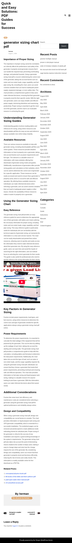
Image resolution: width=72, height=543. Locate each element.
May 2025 (43, 146)
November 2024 (45, 167)
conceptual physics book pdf (16, 473)
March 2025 (44, 153)
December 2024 (45, 164)
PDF (5, 37)
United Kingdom (45, 225)
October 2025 (44, 128)
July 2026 (43, 100)
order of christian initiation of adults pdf (53, 66)
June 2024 (43, 185)
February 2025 (45, 157)
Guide (42, 211)
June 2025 (43, 142)
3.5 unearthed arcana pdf (14, 483)
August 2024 (44, 178)
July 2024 (43, 182)
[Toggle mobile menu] (69, 15)
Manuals (43, 218)
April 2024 (43, 192)
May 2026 (43, 103)
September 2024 (45, 175)
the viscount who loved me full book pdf (53, 69)
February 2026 (45, 114)
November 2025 (45, 125)
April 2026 (43, 107)
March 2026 (44, 110)
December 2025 (45, 121)
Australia (43, 204)
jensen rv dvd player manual (49, 62)
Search (42, 42)
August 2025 (44, 135)
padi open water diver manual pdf (17, 480)
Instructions (44, 215)
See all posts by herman (21, 498)
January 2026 (44, 117)
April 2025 (43, 150)
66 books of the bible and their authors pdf (21, 476)
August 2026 (44, 96)
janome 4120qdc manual (48, 59)
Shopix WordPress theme (44, 540)
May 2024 (43, 189)
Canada (43, 208)
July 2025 (43, 139)
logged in (15, 526)
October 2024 (44, 171)
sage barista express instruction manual (53, 73)
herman (11, 51)
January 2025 (44, 160)
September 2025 (45, 132)
